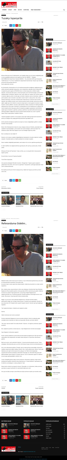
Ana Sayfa (3, 13)
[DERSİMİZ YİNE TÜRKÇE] (49, 69)
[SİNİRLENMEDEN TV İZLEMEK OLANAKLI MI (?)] (49, 57)
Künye (19, 447)
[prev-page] (2, 209)
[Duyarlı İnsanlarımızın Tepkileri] (49, 81)
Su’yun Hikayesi (39, 188)
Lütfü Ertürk (8, 13)
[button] (64, 9)
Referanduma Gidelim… (6, 188)
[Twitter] (13, 25)
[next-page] (4, 209)
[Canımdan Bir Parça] (22, 200)
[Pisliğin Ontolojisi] (49, 99)
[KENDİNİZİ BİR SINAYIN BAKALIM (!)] (49, 50)
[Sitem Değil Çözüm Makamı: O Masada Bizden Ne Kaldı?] (49, 87)
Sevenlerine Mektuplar (5, 206)
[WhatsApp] (19, 25)
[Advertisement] (32, 5)
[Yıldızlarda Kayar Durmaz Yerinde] (36, 200)
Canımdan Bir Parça (19, 206)
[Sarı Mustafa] (49, 93)
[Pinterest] (16, 25)
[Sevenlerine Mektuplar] (8, 200)
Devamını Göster (55, 104)
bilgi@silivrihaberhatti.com (29, 451)
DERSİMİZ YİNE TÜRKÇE (58, 67)
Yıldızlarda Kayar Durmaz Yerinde (36, 206)
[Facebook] (10, 25)
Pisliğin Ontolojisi (56, 97)
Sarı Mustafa (55, 91)
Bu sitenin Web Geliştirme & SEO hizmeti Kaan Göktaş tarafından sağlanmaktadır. (33, 459)
